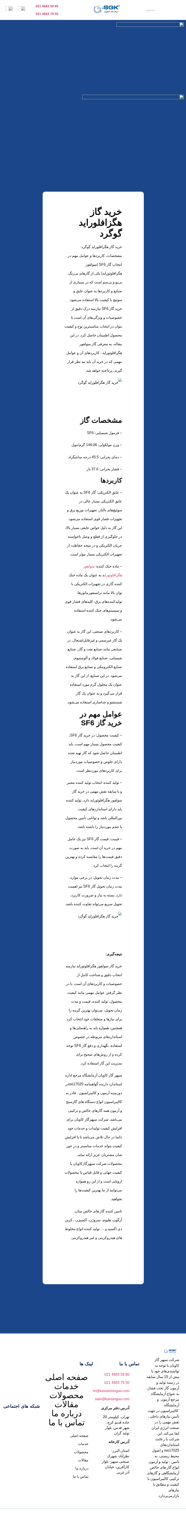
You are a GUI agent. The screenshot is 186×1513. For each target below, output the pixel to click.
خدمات (66, 1386)
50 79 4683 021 (47, 14)
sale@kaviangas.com (112, 1399)
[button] (177, 10)
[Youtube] (22, 1418)
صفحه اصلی (66, 1377)
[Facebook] (36, 1418)
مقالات (66, 1404)
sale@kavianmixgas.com (109, 1391)
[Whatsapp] (29, 1431)
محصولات (66, 1395)
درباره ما (66, 1413)
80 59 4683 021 (47, 6)
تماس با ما (67, 1422)
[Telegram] (8, 1418)
